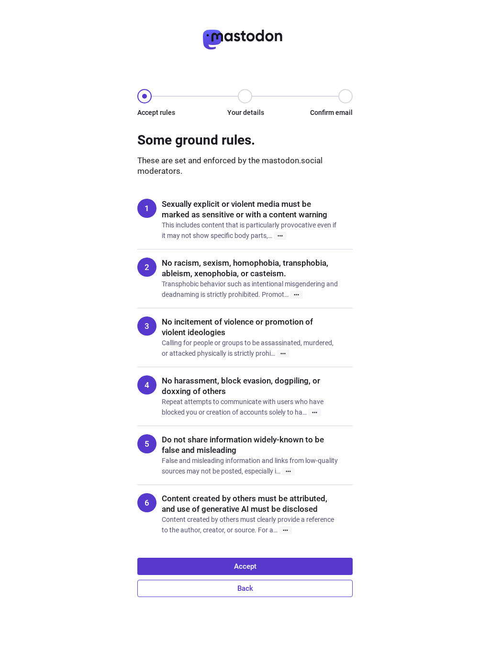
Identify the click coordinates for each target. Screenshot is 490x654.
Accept (245, 566)
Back (245, 588)
